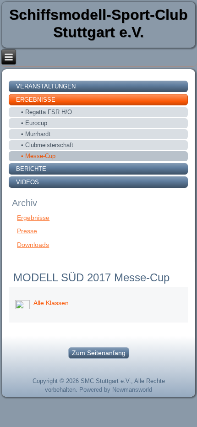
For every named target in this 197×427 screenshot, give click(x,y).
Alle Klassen (51, 303)
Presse (27, 231)
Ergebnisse (35, 99)
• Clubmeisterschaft (47, 145)
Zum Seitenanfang (99, 352)
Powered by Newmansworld (115, 389)
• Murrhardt (35, 134)
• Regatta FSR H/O (46, 112)
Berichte (31, 168)
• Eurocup (34, 123)
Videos (27, 182)
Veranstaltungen (46, 86)
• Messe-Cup (38, 156)
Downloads (33, 244)
